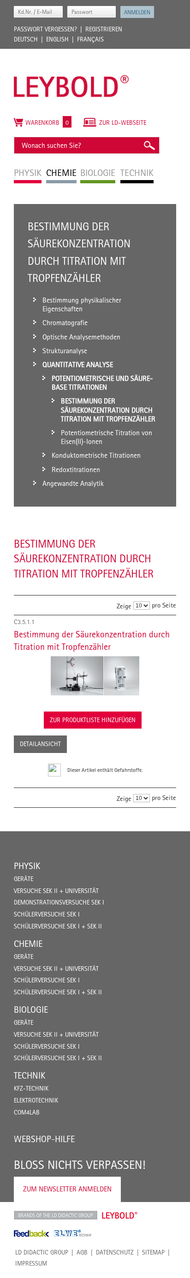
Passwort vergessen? (45, 29)
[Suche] (149, 145)
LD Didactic (55, 1215)
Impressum (31, 1263)
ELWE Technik (73, 1233)
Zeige (124, 606)
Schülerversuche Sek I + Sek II (58, 926)
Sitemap (153, 1252)
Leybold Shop (120, 1215)
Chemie (28, 943)
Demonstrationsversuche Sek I (59, 902)
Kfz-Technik (31, 1088)
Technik (29, 1075)
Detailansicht (40, 743)
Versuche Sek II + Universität (56, 890)
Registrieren (103, 29)
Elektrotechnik (36, 1100)
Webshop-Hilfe (44, 1138)
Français (90, 39)
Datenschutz (115, 1252)
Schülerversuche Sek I (47, 914)
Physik (27, 865)
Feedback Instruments (31, 1233)
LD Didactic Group (41, 1252)
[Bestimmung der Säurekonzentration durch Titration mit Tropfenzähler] (95, 675)
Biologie (31, 1009)
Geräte (23, 878)
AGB (82, 1252)
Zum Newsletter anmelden (67, 1189)
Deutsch (26, 39)
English (57, 39)
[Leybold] (71, 53)
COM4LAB (27, 1112)
